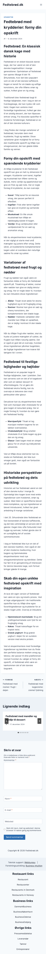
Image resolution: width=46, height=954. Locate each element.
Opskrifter (8, 17)
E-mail (9, 810)
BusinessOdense (23, 917)
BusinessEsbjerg (23, 922)
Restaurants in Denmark (23, 890)
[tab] (18, 732)
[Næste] (39, 721)
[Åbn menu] (41, 4)
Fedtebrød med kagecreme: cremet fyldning (35, 685)
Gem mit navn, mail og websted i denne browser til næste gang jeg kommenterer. (24, 829)
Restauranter (23, 885)
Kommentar (10, 760)
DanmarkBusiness (23, 906)
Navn (8, 799)
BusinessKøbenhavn (23, 912)
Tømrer (23, 944)
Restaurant (23, 879)
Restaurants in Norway (23, 895)
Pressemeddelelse (23, 933)
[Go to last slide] (6, 721)
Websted (9, 821)
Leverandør (23, 939)
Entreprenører (23, 949)
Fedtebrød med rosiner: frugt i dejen (10, 685)
